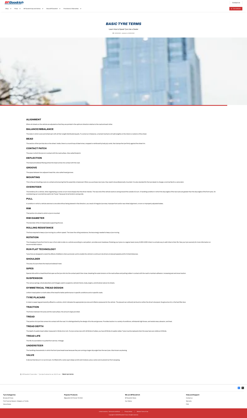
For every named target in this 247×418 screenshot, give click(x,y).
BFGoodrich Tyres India (29, 374)
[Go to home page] (14, 2)
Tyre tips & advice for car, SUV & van (49, 374)
